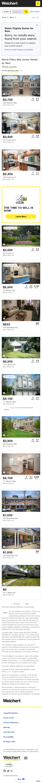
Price (4, 17)
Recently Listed (13, 71)
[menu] (38, 3)
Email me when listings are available (19, 50)
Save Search (35, 11)
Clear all (35, 17)
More (12, 17)
